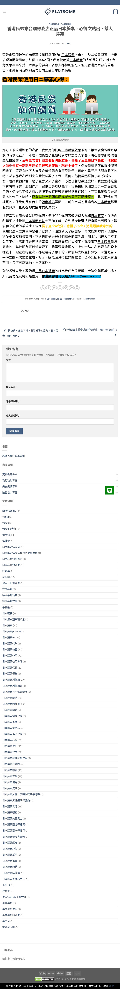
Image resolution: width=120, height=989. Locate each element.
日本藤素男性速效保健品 (16, 800)
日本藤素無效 (9, 788)
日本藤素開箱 (9, 867)
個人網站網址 (12, 416)
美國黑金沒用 (9, 909)
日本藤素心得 (54, 24)
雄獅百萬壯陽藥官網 (13, 456)
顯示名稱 (11, 387)
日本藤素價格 (9, 673)
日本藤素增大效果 (12, 716)
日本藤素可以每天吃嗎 (14, 692)
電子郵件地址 (13, 401)
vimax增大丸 (9, 529)
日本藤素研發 (9, 812)
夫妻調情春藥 (9, 486)
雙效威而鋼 (8, 927)
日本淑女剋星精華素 (13, 619)
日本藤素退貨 (9, 861)
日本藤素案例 (66, 24)
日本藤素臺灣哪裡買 (13, 830)
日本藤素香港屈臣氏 (13, 879)
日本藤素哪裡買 (11, 704)
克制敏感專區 (9, 474)
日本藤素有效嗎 (11, 764)
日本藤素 (7, 625)
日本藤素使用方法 (12, 661)
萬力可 (6, 921)
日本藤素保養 (9, 668)
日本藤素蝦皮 (9, 843)
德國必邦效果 (9, 601)
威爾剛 (6, 577)
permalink (90, 299)
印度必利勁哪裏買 (12, 559)
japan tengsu (9, 511)
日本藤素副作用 (11, 680)
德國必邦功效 (9, 595)
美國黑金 (7, 903)
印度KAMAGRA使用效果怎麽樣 (20, 553)
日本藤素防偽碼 (11, 873)
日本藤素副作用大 (12, 686)
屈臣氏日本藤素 (11, 583)
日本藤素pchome (11, 631)
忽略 (111, 986)
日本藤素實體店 (11, 728)
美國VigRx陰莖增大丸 (14, 897)
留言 (8, 360)
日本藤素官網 (9, 722)
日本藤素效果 (9, 752)
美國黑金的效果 (11, 915)
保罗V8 (6, 535)
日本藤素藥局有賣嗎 (13, 837)
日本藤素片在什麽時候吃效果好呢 (21, 794)
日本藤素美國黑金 (12, 818)
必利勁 (6, 607)
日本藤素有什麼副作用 (14, 758)
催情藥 (6, 541)
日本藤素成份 (9, 746)
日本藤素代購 (9, 643)
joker (67, 44)
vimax (5, 523)
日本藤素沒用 (9, 782)
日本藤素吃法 (9, 698)
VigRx (5, 517)
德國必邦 (7, 589)
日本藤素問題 (9, 710)
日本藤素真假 (9, 806)
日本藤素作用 (9, 655)
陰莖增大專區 (9, 492)
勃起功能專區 (9, 480)
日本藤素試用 (9, 855)
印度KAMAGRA (11, 547)
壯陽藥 (6, 571)
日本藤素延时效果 (12, 734)
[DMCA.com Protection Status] (44, 979)
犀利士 (6, 891)
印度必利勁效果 (11, 565)
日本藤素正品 (9, 776)
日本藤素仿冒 (9, 649)
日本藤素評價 (9, 849)
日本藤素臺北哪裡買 (13, 824)
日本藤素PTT (9, 637)
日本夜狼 (7, 613)
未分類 (6, 885)
